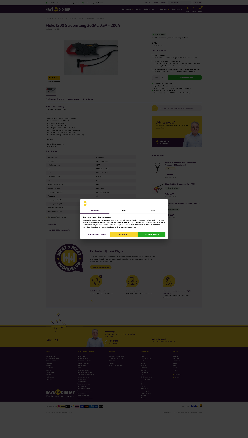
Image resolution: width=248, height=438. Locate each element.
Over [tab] (153, 210)
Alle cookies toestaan (152, 234)
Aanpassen (123, 234)
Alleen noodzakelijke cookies (96, 234)
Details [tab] (124, 210)
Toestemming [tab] (94, 210)
